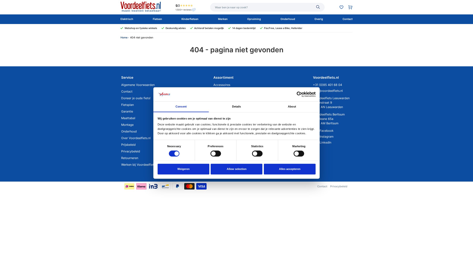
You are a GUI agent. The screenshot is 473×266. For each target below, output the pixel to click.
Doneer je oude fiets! (135, 98)
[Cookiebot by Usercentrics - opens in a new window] (299, 94)
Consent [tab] (181, 106)
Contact (126, 91)
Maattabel (128, 118)
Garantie (127, 111)
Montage (127, 125)
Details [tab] (236, 106)
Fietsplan (127, 105)
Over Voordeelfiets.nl (136, 138)
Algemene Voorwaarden (138, 85)
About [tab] (292, 106)
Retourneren (129, 158)
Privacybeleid (130, 151)
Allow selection (236, 168)
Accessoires (221, 85)
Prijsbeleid (128, 144)
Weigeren (183, 168)
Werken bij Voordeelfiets (138, 164)
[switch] (215, 154)
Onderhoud (129, 131)
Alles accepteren (289, 168)
